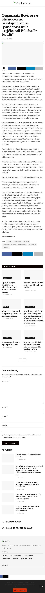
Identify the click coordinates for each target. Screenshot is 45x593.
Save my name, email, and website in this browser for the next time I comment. (22, 436)
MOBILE (5, 306)
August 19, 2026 (8, 294)
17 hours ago (21, 459)
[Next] (24, 359)
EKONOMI (15, 559)
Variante (6, 247)
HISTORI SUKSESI (15, 556)
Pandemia (32, 244)
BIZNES (4, 556)
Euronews (11, 237)
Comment (6, 381)
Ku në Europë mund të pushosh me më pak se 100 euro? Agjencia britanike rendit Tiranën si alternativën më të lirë (29, 470)
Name (4, 407)
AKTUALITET (28, 556)
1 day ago (20, 477)
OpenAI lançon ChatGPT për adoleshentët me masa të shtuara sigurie (9, 287)
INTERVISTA (6, 559)
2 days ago (20, 489)
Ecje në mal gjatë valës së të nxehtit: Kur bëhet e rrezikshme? (28, 508)
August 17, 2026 (8, 318)
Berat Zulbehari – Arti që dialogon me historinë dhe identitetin (27, 484)
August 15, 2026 (8, 347)
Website (5, 425)
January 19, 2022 (7, 39)
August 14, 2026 (30, 352)
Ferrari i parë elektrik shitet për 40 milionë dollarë (33, 285)
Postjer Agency (6, 548)
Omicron (26, 241)
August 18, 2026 (30, 290)
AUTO (27, 278)
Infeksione (17, 241)
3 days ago (20, 501)
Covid (9, 241)
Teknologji (7, 278)
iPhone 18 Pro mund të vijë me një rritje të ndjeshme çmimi (11, 313)
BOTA (31, 559)
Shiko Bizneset (19, 590)
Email (4, 416)
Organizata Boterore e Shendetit (14, 244)
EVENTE (24, 559)
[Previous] (20, 359)
